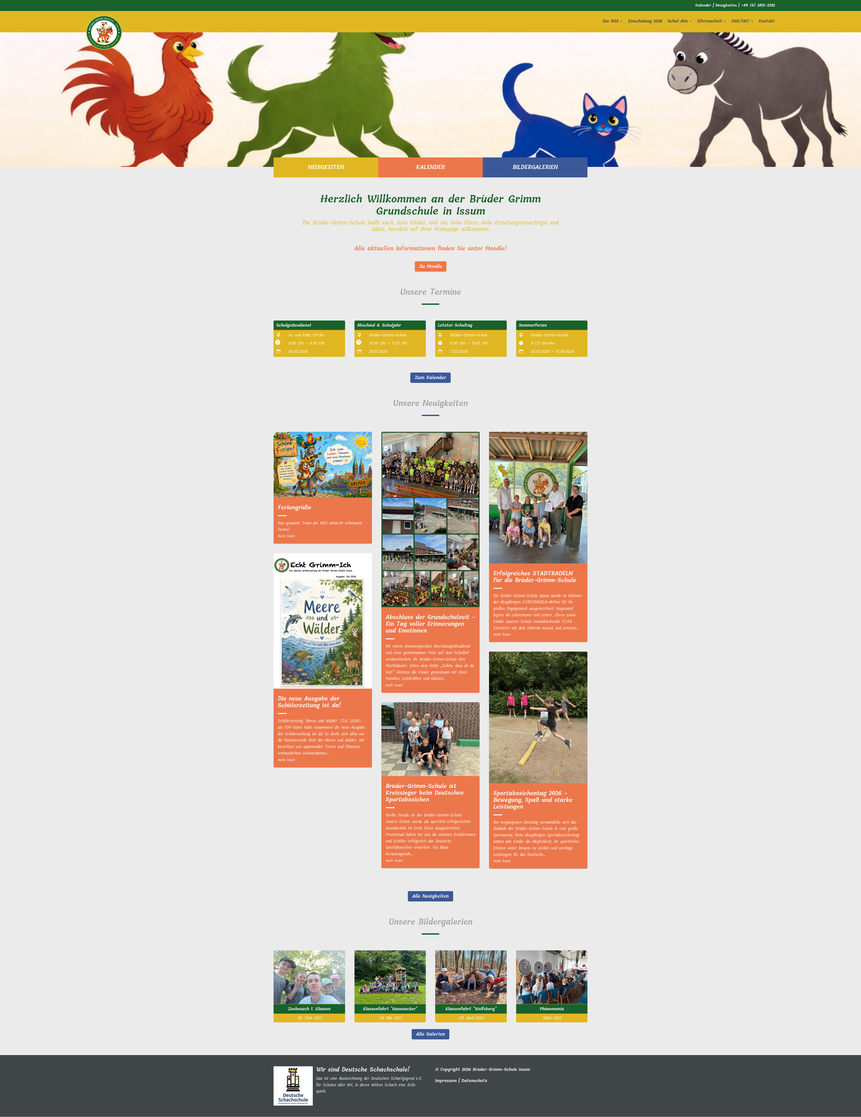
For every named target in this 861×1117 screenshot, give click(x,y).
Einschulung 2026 (645, 22)
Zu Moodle (430, 266)
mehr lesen (286, 536)
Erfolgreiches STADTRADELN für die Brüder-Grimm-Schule (534, 577)
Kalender (703, 5)
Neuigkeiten (726, 5)
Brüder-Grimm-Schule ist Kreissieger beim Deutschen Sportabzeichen (424, 792)
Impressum (446, 1080)
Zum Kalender (430, 377)
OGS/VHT (740, 22)
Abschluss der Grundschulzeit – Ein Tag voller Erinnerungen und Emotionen (430, 624)
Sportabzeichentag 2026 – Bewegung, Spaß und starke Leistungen (532, 800)
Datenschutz (474, 1080)
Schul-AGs (677, 22)
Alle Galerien (430, 1034)
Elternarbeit (709, 22)
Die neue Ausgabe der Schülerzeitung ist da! (309, 702)
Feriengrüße (294, 507)
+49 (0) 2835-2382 (758, 5)
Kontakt (767, 22)
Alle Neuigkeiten (430, 896)
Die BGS (611, 22)
